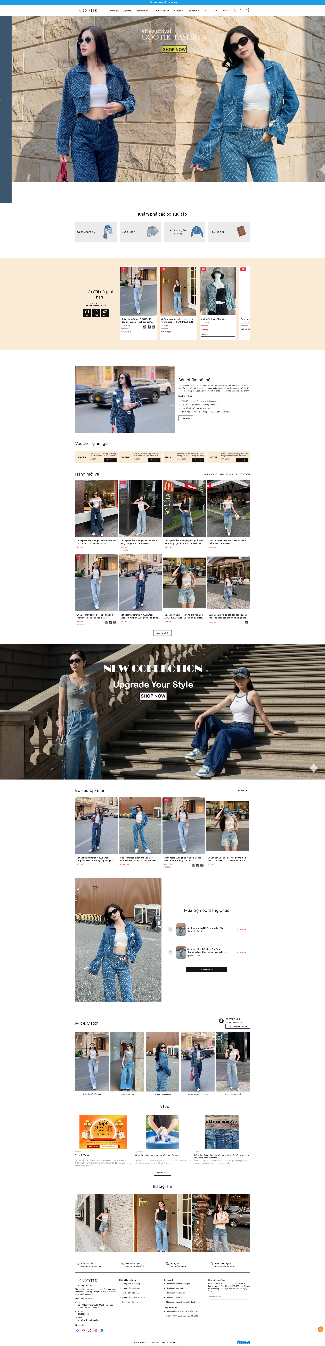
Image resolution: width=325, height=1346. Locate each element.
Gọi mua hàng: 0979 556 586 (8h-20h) (182, 1311)
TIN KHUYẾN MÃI (82, 1155)
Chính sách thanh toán (175, 1297)
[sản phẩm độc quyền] (162, 99)
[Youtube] (83, 1330)
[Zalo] (102, 1330)
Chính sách (168, 1280)
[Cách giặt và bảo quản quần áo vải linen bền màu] (162, 1132)
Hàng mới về (87, 474)
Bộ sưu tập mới (89, 790)
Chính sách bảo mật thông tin (178, 1284)
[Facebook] (77, 1330)
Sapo (175, 1342)
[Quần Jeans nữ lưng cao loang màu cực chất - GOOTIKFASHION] (228, 508)
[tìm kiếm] (234, 10)
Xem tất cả (161, 633)
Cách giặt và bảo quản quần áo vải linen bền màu (156, 1155)
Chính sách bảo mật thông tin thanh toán (183, 1302)
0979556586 (83, 1314)
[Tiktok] (89, 1330)
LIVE (227, 10)
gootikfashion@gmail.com (89, 1320)
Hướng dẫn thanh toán (131, 1288)
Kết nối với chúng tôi (238, 1026)
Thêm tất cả (208, 969)
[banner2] (162, 1223)
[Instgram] (95, 1330)
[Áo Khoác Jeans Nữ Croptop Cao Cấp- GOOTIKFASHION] (181, 929)
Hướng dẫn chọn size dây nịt (134, 1297)
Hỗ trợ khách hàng (127, 1280)
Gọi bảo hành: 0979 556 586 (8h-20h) (182, 1316)
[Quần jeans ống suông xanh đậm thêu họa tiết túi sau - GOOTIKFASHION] (96, 508)
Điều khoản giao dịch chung (177, 1288)
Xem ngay (185, 418)
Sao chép (110, 460)
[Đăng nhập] (241, 10)
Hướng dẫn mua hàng (131, 1284)
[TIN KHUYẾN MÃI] (103, 1132)
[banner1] (104, 1223)
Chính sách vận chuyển (175, 1293)
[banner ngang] (162, 712)
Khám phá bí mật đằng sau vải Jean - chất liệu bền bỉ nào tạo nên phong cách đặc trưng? (221, 1156)
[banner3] (221, 1223)
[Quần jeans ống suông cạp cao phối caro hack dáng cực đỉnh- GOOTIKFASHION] (184, 508)
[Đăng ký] (246, 1297)
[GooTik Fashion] (87, 10)
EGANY (156, 1342)
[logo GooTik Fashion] (96, 1281)
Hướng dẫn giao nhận (131, 1293)
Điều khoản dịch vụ (130, 1302)
